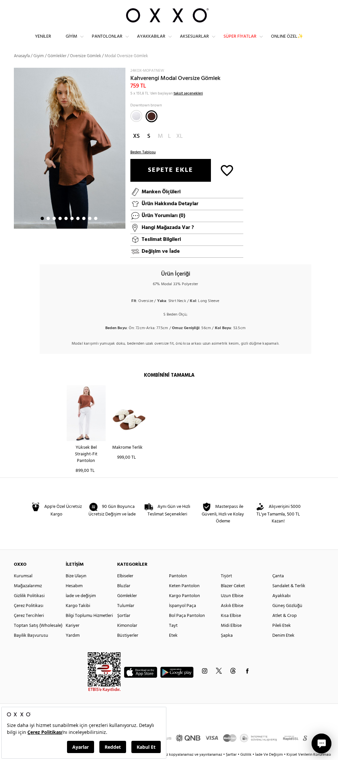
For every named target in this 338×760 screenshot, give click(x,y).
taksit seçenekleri (188, 93)
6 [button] (72, 218)
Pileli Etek (281, 625)
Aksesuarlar (194, 36)
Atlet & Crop (284, 616)
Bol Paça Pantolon (187, 616)
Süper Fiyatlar (239, 36)
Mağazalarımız (28, 586)
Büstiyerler (127, 635)
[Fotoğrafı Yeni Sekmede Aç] (121, 72)
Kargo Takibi (78, 606)
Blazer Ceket (233, 586)
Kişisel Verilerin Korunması (309, 754)
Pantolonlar (107, 36)
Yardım (73, 635)
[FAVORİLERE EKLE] (227, 170)
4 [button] (60, 218)
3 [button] (54, 218)
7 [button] (78, 218)
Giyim (71, 36)
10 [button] (95, 218)
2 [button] (48, 218)
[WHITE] (136, 116)
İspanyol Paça (182, 606)
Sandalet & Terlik (288, 586)
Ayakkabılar (151, 36)
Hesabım (74, 586)
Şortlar (123, 616)
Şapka (227, 635)
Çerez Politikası (28, 606)
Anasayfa (22, 56)
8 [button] (83, 218)
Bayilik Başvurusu (31, 635)
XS (136, 136)
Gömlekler (57, 56)
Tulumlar (125, 606)
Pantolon (178, 576)
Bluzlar (123, 586)
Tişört (226, 576)
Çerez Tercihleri (29, 616)
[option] (69, 148)
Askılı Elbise (232, 606)
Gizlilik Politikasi (29, 596)
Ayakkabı (281, 596)
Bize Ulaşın (76, 576)
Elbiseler (125, 576)
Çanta (278, 576)
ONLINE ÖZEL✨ (287, 36)
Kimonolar (127, 625)
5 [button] (66, 218)
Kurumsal (23, 576)
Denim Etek (283, 635)
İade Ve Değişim (269, 754)
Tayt (173, 625)
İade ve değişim (81, 596)
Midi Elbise (231, 625)
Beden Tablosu (143, 152)
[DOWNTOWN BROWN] (151, 116)
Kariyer (73, 625)
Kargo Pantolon (184, 596)
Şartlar (232, 754)
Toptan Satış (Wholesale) (38, 625)
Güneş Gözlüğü (287, 606)
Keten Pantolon (184, 586)
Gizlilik (246, 754)
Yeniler (43, 36)
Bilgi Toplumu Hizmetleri (89, 616)
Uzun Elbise (232, 596)
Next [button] (17, 148)
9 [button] (89, 218)
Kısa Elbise (231, 616)
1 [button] (42, 218)
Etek (173, 635)
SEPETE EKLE (170, 170)
